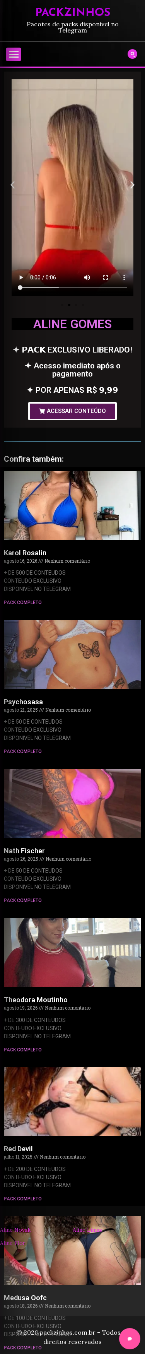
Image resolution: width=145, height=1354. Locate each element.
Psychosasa (23, 702)
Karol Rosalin (25, 553)
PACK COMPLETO (23, 602)
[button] (12, 185)
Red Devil (18, 1149)
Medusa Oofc (25, 1298)
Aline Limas (87, 1229)
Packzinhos (72, 13)
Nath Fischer (24, 851)
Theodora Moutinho (36, 1000)
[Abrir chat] (129, 1338)
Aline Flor (13, 1242)
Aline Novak (15, 1229)
